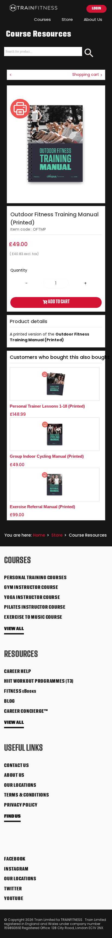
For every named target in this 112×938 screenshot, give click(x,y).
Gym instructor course (31, 587)
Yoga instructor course (32, 597)
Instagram (16, 869)
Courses (42, 19)
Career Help (17, 671)
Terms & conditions (26, 795)
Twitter (13, 889)
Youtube (13, 899)
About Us (93, 19)
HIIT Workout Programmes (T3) (39, 681)
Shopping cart (86, 74)
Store (67, 19)
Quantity (18, 270)
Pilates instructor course (35, 607)
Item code (20, 229)
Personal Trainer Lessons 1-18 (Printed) (47, 406)
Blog (9, 701)
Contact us (16, 765)
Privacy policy (21, 805)
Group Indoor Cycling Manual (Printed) (47, 456)
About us (14, 775)
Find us (12, 816)
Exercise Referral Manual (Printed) (42, 506)
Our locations (20, 785)
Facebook (15, 859)
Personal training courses (35, 578)
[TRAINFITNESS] (29, 8)
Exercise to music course (33, 617)
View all (14, 629)
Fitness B (20, 691)
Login (96, 9)
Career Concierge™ (26, 711)
